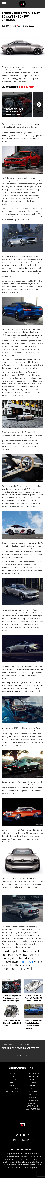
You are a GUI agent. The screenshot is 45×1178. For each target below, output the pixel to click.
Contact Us (33, 1076)
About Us (33, 1094)
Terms (33, 1082)
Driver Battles (33, 1103)
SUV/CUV (12, 1076)
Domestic (12, 1073)
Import (12, 1085)
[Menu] (4, 3)
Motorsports (12, 1091)
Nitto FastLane (33, 1106)
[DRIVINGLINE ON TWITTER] (17, 1135)
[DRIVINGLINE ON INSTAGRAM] (24, 1135)
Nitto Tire (21, 1140)
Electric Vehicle (12, 1088)
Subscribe (22, 1055)
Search (33, 1079)
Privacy (33, 1085)
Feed (33, 1088)
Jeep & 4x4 (12, 1079)
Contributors (33, 1073)
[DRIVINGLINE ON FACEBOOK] (20, 1135)
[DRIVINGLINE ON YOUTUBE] (28, 1135)
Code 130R (26, 962)
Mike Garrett (29, 26)
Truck (11, 1082)
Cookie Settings (33, 1109)
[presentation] (38, 104)
